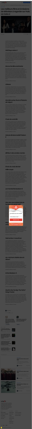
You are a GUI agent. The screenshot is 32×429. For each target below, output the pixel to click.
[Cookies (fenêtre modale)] (1, 427)
